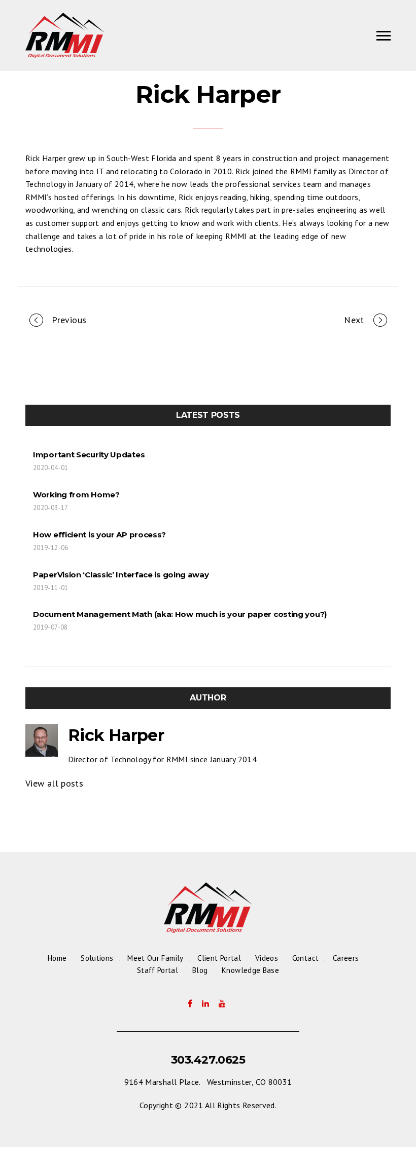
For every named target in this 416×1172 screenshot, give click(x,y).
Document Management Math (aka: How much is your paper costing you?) (180, 614)
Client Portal (219, 958)
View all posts (54, 783)
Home (57, 958)
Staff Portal (157, 970)
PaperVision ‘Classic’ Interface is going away (121, 574)
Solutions (97, 958)
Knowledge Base (250, 970)
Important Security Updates (89, 454)
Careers (346, 958)
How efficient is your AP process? (99, 534)
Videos (266, 958)
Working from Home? (76, 494)
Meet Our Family (155, 958)
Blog (199, 970)
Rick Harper (116, 735)
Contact (305, 958)
